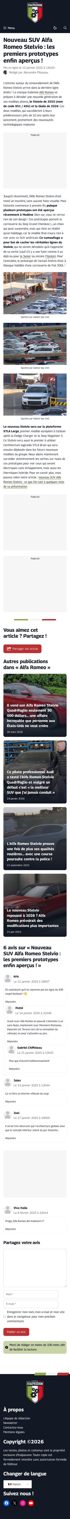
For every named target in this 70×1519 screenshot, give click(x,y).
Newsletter (10, 1423)
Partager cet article (25, 648)
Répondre (10, 1001)
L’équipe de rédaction (16, 1418)
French (16, 1484)
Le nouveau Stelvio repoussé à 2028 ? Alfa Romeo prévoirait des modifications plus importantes (33, 918)
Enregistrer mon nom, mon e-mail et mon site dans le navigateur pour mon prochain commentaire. (36, 1316)
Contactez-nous (13, 1427)
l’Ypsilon (50, 256)
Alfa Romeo (46, 92)
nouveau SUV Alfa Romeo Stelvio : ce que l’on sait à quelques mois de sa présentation (33, 482)
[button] (65, 28)
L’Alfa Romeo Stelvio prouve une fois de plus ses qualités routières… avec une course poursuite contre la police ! (30, 851)
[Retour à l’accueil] (35, 12)
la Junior (25, 256)
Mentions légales (14, 1432)
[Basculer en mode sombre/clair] (55, 28)
